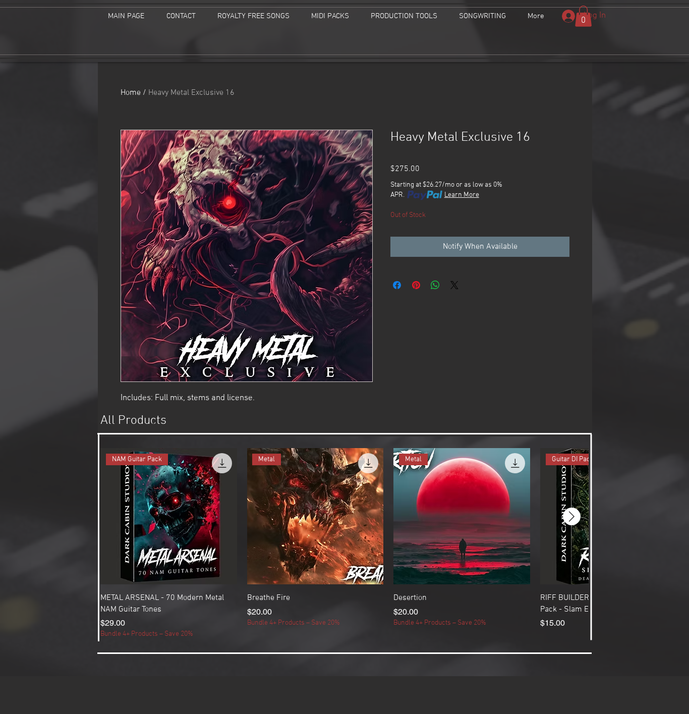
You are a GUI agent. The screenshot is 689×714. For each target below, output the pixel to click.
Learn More (461, 195)
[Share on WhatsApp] (435, 285)
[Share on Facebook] (397, 285)
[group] (344, 543)
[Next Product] (572, 516)
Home (131, 93)
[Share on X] (454, 285)
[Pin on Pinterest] (416, 285)
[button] (583, 16)
